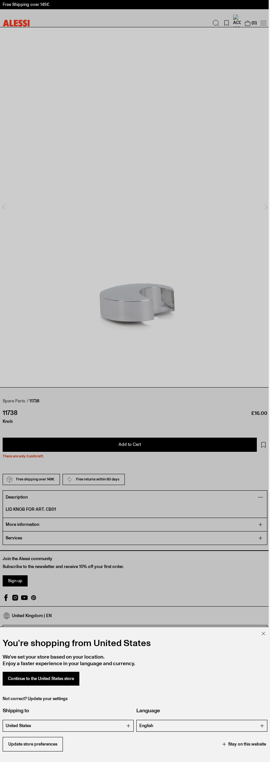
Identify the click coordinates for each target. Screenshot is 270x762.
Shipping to (16, 710)
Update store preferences (32, 744)
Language (146, 710)
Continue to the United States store (41, 678)
